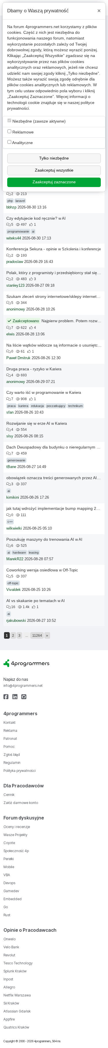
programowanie (18, 231)
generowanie (16, 460)
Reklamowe (22, 132)
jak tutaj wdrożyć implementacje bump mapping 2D (52, 508)
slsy (9, 436)
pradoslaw (14, 262)
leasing (34, 552)
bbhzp (11, 207)
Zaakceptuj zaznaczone (54, 182)
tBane (11, 467)
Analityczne (22, 143)
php (10, 200)
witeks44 (13, 238)
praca (11, 406)
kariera (23, 406)
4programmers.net (42, 27)
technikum (75, 406)
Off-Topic (70, 570)
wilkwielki (14, 528)
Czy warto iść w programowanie (35, 392)
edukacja (37, 406)
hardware (19, 552)
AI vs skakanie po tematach (31, 600)
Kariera (55, 369)
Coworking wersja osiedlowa (32, 570)
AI (64, 218)
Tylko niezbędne (54, 158)
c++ (10, 521)
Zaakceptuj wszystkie (54, 170)
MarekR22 (14, 559)
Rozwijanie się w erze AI (28, 423)
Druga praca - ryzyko (25, 369)
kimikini (12, 498)
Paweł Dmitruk (18, 358)
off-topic (13, 583)
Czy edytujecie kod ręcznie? (31, 218)
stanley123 (15, 286)
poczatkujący (56, 406)
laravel (20, 200)
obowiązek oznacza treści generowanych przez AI (51, 477)
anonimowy (15, 309)
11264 (37, 636)
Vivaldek (13, 590)
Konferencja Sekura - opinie (31, 249)
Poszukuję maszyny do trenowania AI (40, 539)
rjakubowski (16, 621)
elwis (10, 334)
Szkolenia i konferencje (81, 249)
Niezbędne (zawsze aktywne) (38, 121)
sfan (10, 412)
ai (33, 231)
